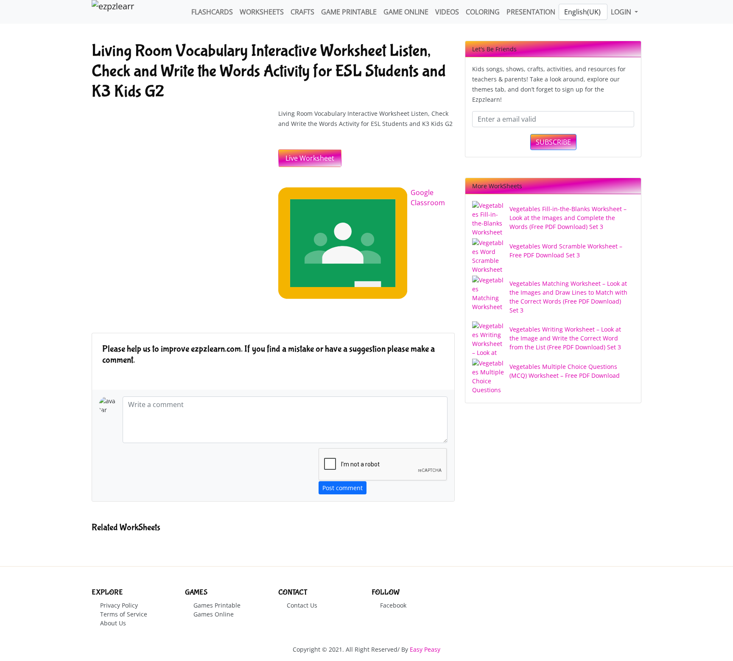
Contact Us (302, 605)
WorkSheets (262, 12)
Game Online (405, 12)
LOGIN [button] (622, 12)
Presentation (530, 12)
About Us (113, 623)
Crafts (302, 12)
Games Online (213, 614)
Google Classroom (428, 197)
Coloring (483, 12)
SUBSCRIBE (553, 142)
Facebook (393, 605)
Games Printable (217, 605)
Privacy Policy (119, 605)
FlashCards (212, 12)
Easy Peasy (425, 649)
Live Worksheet (309, 158)
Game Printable (349, 12)
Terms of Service (123, 614)
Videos (447, 12)
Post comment (342, 488)
